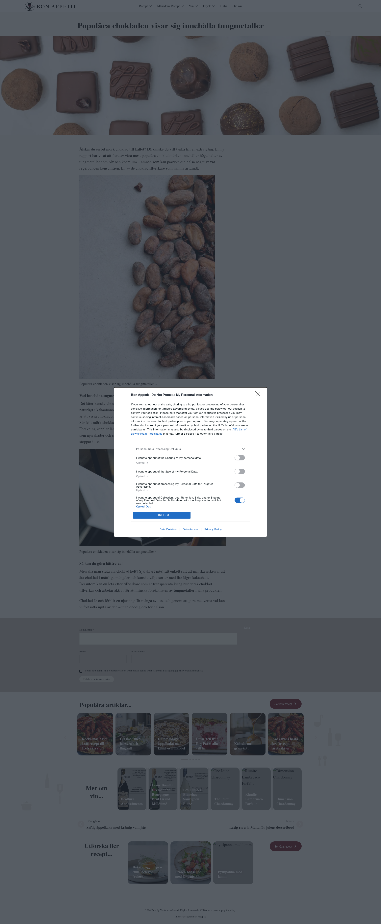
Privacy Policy (213, 529)
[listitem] (190, 449)
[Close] (259, 395)
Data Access (190, 529)
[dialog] (190, 462)
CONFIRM (162, 515)
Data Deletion (168, 529)
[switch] (240, 457)
